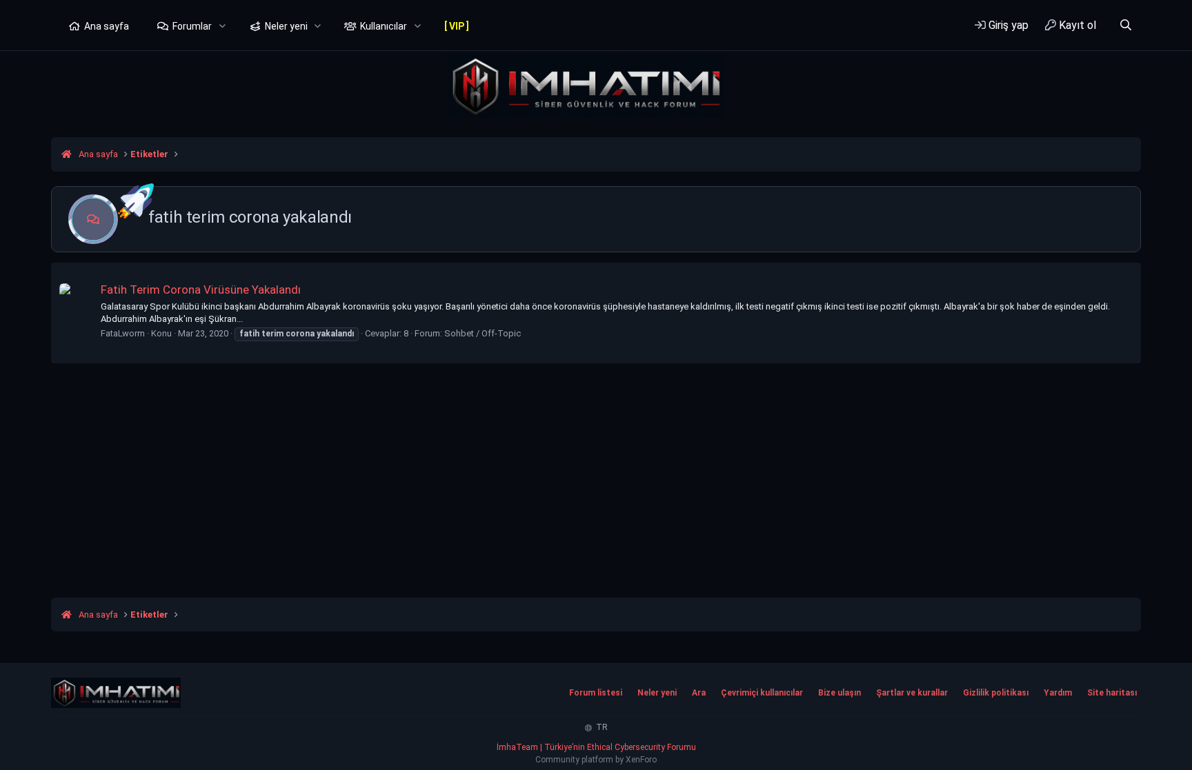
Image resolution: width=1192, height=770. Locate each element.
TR (601, 727)
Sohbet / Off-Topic (482, 333)
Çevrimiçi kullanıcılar (762, 693)
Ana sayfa (106, 26)
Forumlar (192, 26)
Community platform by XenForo (596, 759)
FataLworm (123, 333)
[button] (222, 27)
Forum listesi (595, 693)
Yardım (1058, 693)
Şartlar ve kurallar (912, 693)
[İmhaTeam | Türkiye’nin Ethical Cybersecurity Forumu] (116, 693)
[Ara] (1125, 25)
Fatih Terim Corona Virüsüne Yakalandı (201, 289)
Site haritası (1112, 693)
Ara (699, 693)
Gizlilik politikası (996, 693)
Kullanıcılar (383, 26)
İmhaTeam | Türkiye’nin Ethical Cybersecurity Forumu (596, 747)
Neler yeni (286, 26)
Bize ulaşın (839, 693)
